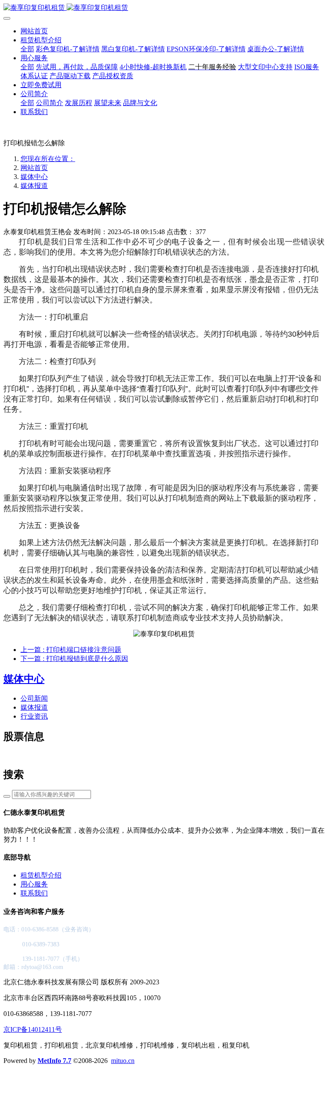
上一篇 (70, 649)
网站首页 (34, 31)
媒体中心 (34, 176)
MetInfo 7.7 (54, 1060)
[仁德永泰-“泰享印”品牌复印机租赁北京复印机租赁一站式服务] (164, 7)
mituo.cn (123, 1060)
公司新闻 (34, 698)
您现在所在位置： (47, 158)
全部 (27, 49)
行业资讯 (34, 716)
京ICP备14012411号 (32, 1029)
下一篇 (74, 658)
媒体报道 (34, 185)
